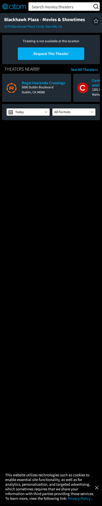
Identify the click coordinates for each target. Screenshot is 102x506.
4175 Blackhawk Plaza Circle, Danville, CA (33, 26)
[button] (96, 21)
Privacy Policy (79, 498)
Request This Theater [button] (51, 53)
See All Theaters (84, 69)
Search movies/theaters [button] (52, 6)
